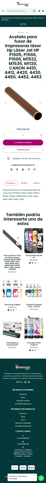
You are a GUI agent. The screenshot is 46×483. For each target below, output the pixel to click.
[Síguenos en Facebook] (29, 382)
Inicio (23, 417)
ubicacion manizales (23, 423)
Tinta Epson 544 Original (34, 344)
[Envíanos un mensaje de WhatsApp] (41, 478)
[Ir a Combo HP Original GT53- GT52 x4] (33, 289)
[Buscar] (34, 11)
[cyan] (35, 263)
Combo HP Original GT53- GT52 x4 (34, 306)
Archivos (36, 183)
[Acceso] (39, 11)
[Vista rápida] (18, 243)
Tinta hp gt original (12, 305)
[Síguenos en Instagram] (25, 382)
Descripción (10, 183)
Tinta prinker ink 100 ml (33, 257)
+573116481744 (23, 438)
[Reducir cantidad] (5, 135)
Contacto (23, 394)
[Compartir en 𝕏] (17, 169)
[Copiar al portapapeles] (35, 169)
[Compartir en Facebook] (11, 169)
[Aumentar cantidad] (41, 135)
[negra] (30, 263)
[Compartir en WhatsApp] (23, 169)
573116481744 (23, 444)
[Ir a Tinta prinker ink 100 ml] (33, 240)
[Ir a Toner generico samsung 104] (12, 328)
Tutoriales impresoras (23, 404)
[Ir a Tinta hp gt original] (12, 289)
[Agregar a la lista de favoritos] (18, 238)
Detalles (24, 183)
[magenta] (32, 263)
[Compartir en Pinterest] (29, 169)
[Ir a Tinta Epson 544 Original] (33, 328)
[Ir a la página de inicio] (23, 4)
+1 (37, 263)
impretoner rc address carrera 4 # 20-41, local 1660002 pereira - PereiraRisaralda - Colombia (23, 453)
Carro (23, 397)
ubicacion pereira (23, 401)
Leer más (23, 24)
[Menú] (3, 11)
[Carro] (43, 11)
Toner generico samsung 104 (12, 344)
